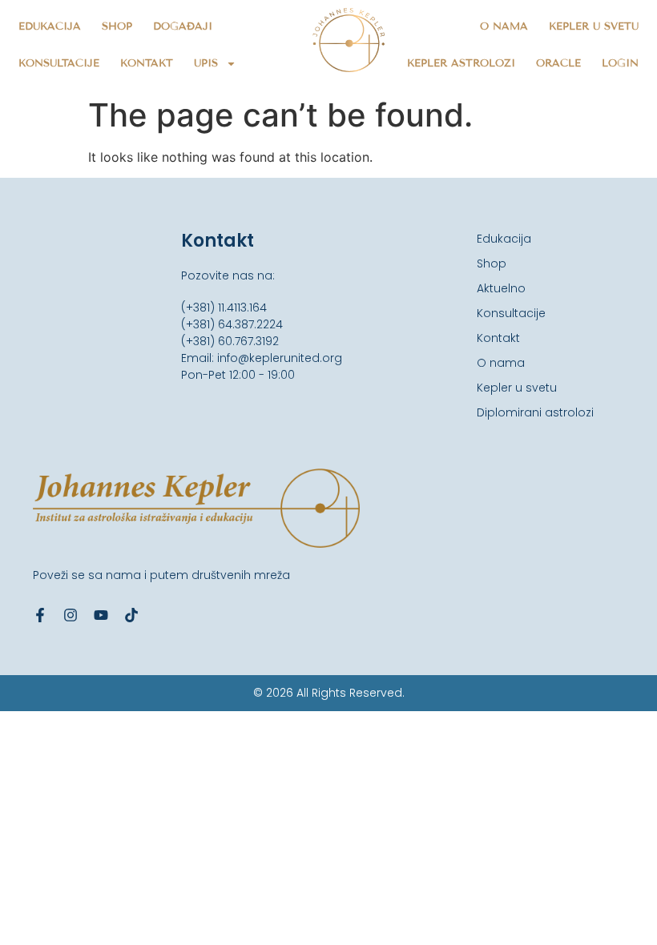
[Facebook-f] (40, 615)
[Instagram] (70, 615)
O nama (504, 26)
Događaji (182, 26)
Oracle (558, 63)
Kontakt (146, 63)
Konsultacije (58, 63)
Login (620, 63)
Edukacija (49, 26)
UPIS (206, 63)
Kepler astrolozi (461, 63)
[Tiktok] (131, 615)
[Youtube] (101, 615)
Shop (117, 26)
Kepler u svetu (594, 26)
